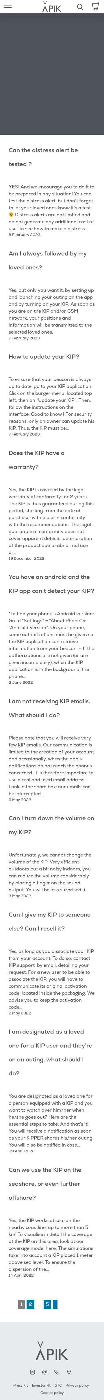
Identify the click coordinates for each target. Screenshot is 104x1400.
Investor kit (41, 1385)
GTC (58, 1385)
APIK (34, 1372)
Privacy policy (77, 1385)
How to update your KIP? (44, 356)
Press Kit (20, 1385)
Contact (46, 1372)
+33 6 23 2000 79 (58, 1372)
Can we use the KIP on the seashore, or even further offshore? (45, 1183)
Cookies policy (52, 1393)
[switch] (8, 6)
